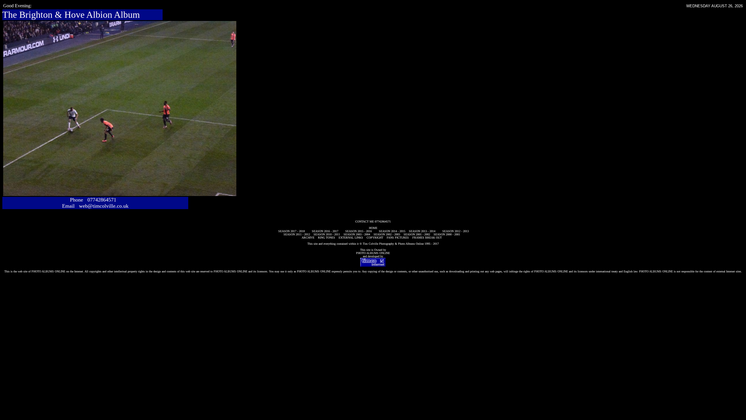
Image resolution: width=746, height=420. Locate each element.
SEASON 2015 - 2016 (358, 231)
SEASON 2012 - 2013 (455, 231)
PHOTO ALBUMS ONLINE (373, 253)
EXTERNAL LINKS (351, 237)
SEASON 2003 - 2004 (357, 234)
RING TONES (326, 237)
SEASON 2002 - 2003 (387, 234)
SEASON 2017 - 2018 (291, 231)
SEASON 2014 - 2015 (392, 231)
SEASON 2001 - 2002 (417, 234)
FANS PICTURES (398, 237)
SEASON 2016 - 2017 (325, 231)
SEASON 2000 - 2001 (447, 234)
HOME (373, 228)
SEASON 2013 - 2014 (422, 231)
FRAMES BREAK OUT (427, 237)
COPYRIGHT (375, 237)
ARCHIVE (308, 237)
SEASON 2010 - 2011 (327, 234)
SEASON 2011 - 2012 (297, 234)
